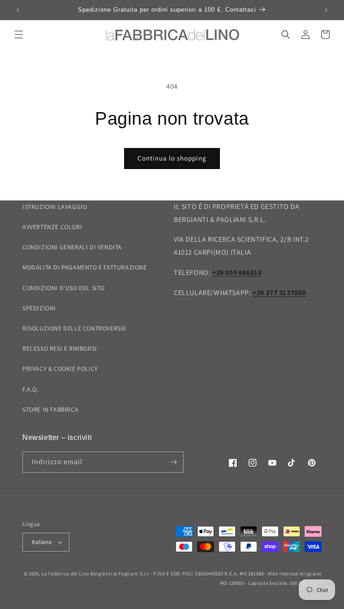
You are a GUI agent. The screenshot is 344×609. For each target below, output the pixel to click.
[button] (19, 34)
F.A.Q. (30, 389)
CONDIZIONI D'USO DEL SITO (63, 288)
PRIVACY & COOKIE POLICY (60, 369)
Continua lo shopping (172, 158)
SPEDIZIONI (39, 308)
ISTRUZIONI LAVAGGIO (54, 207)
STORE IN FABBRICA (50, 409)
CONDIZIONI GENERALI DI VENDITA (72, 247)
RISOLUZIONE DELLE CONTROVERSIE (74, 328)
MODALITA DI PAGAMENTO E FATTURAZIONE (84, 267)
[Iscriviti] (173, 462)
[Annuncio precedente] (18, 10)
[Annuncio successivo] (326, 10)
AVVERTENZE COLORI (52, 227)
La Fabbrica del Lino (65, 573)
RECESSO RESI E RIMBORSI (59, 348)
